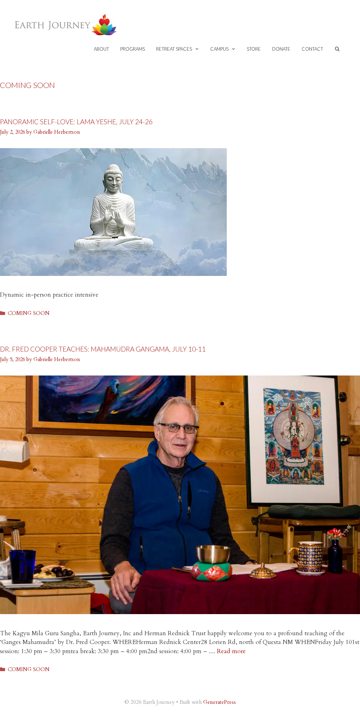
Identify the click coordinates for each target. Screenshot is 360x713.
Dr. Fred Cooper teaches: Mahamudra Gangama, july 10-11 (103, 349)
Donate (281, 49)
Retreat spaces (174, 49)
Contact (312, 49)
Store (254, 49)
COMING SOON (29, 313)
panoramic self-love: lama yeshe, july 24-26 (76, 122)
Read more (231, 651)
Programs (132, 49)
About (101, 49)
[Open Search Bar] (337, 49)
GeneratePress (219, 702)
